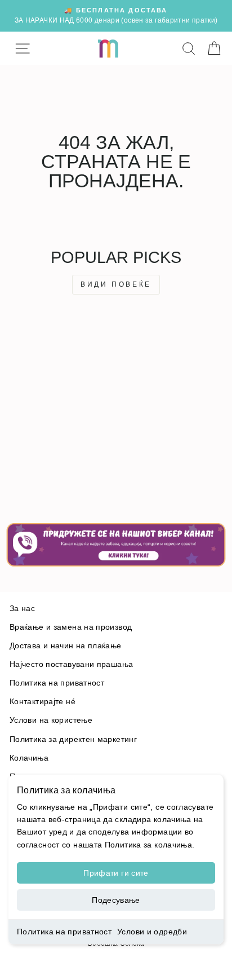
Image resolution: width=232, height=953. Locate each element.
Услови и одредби (152, 931)
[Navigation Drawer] (22, 48)
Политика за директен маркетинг (73, 739)
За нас (22, 608)
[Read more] (116, 544)
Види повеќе (116, 284)
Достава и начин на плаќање (66, 646)
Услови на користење (51, 720)
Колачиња (29, 758)
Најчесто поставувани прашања (71, 664)
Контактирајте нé (42, 701)
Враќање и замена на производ (71, 627)
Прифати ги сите (115, 872)
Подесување (116, 899)
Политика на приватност (64, 931)
